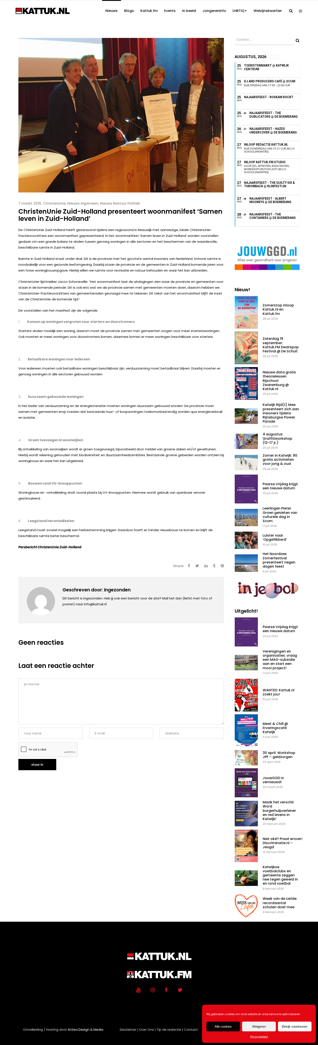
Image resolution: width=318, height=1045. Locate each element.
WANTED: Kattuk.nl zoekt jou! (278, 692)
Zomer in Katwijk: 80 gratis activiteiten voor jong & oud (280, 459)
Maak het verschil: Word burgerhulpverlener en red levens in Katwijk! (279, 810)
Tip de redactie (169, 1029)
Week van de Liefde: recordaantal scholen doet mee (280, 902)
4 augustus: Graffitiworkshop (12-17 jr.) (277, 438)
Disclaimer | (129, 1029)
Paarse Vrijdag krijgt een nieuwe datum (280, 486)
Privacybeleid (259, 1036)
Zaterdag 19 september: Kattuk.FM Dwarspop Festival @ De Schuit (281, 345)
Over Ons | (147, 1029)
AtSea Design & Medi (84, 1029)
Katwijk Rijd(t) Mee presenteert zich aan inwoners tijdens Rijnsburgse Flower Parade (281, 413)
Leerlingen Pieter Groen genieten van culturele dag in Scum (280, 514)
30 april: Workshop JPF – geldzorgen (279, 754)
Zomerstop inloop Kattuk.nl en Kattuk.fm (278, 309)
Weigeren (259, 1026)
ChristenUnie (54, 203)
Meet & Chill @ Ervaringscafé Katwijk (275, 727)
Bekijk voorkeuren (294, 1026)
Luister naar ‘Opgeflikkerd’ (275, 537)
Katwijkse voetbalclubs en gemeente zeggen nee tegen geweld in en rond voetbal (280, 875)
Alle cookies (223, 1026)
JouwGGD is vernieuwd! (273, 780)
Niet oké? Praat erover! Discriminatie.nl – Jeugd (282, 843)
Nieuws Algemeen (82, 203)
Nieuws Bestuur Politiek (120, 203)
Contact (191, 1029)
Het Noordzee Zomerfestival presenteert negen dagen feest (279, 560)
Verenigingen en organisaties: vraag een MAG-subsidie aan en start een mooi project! (280, 660)
